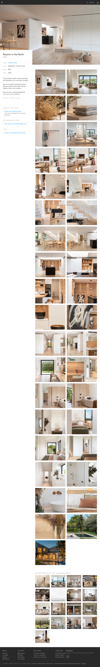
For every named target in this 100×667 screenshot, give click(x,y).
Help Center (5, 659)
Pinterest (21, 657)
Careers (4, 657)
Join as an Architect (39, 653)
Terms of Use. (41, 663)
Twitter (21, 655)
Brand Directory (59, 657)
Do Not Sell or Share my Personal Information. (67, 663)
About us (5, 653)
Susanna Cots (12, 63)
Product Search (59, 655)
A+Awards (5, 655)
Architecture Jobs (60, 653)
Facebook (22, 653)
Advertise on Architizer (40, 657)
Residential (11, 66)
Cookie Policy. (50, 663)
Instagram (22, 659)
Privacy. (34, 663)
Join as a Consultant (39, 655)
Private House (20, 66)
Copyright (83, 663)
